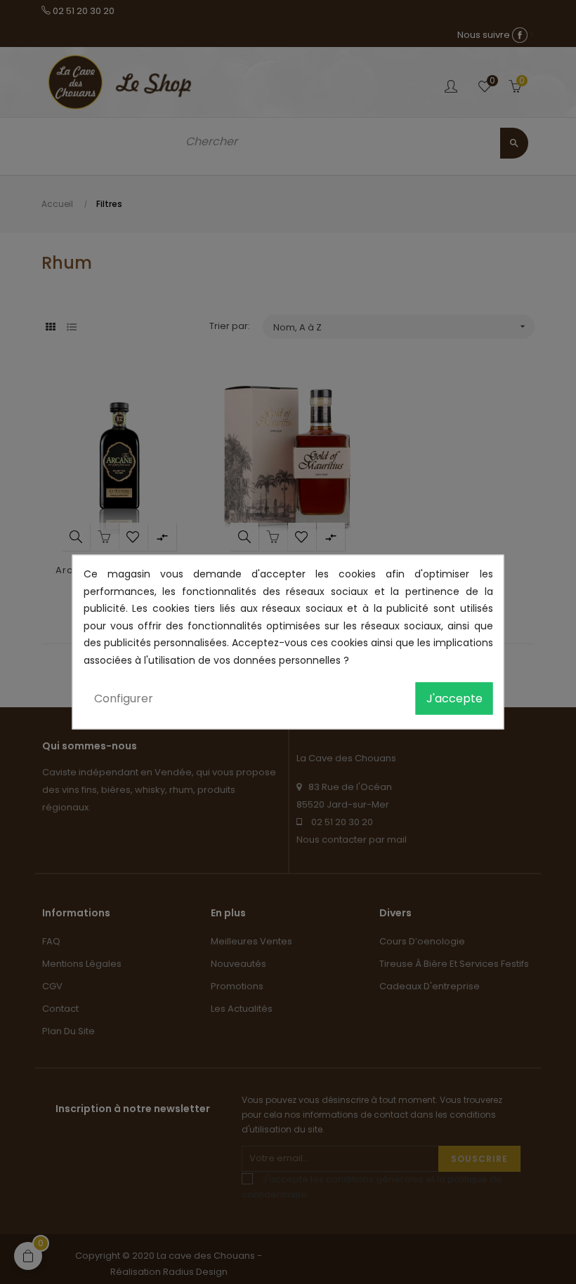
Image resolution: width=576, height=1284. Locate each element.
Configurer (123, 698)
